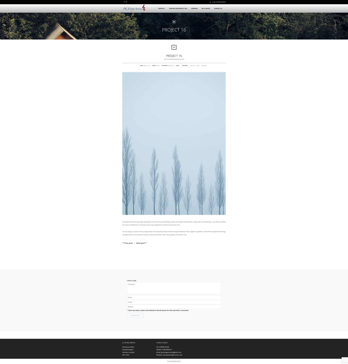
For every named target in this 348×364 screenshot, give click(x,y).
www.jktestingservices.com (172, 355)
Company (194, 8)
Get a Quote (206, 8)
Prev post (128, 243)
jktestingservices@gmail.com (171, 352)
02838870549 (164, 347)
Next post (140, 243)
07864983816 (167, 350)
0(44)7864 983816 (221, 2)
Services (161, 8)
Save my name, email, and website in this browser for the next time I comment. (158, 310)
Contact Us (218, 8)
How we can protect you (178, 8)
